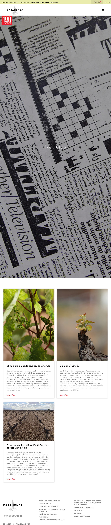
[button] (103, 10)
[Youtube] (21, 515)
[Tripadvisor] (15, 515)
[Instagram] (7, 515)
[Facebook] (4, 515)
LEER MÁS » (11, 395)
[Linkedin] (18, 515)
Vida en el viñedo (70, 366)
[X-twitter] (10, 515)
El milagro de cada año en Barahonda (28, 366)
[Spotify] (12, 515)
